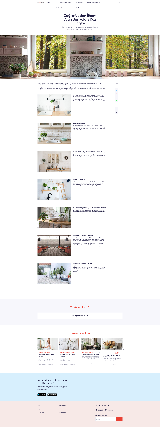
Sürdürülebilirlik (111, 352)
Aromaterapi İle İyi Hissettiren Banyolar (46, 355)
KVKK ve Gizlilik (41, 412)
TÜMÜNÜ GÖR (50, 364)
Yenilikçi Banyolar (63, 416)
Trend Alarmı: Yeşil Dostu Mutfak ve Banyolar (111, 355)
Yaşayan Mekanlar (70, 352)
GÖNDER (119, 419)
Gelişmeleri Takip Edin (101, 415)
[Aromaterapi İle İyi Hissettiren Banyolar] (48, 344)
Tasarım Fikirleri (51, 7)
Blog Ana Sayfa (41, 7)
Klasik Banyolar (62, 405)
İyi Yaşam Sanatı (47, 352)
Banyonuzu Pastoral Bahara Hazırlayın (67, 355)
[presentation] (123, 349)
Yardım (39, 416)
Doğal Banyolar (62, 412)
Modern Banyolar (63, 409)
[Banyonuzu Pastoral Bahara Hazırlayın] (69, 344)
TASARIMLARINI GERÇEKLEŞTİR (93, 2)
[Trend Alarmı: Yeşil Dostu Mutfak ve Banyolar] (112, 344)
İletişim (39, 405)
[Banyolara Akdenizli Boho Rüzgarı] (91, 344)
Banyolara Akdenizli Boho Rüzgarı (90, 354)
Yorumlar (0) (94, 31)
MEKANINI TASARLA (79, 2)
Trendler (105, 352)
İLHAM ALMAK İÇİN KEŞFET (65, 2)
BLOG (48, 2)
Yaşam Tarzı (40, 352)
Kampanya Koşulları (42, 409)
